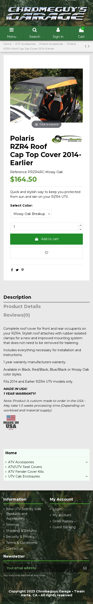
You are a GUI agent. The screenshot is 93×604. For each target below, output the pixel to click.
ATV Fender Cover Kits (26, 472)
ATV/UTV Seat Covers (25, 467)
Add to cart (50, 239)
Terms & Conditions (21, 543)
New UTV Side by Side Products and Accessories (23, 513)
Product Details (22, 306)
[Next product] (89, 46)
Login (57, 509)
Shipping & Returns (21, 531)
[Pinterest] (22, 270)
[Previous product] (86, 46)
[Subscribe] (85, 568)
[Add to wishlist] (46, 253)
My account (62, 515)
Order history (63, 521)
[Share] (12, 270)
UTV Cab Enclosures (24, 476)
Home (11, 453)
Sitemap (12, 525)
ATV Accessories (21, 462)
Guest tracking (64, 527)
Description (17, 297)
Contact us (14, 549)
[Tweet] (17, 270)
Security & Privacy (20, 537)
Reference (18, 172)
